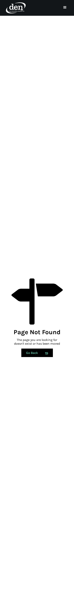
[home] (14, 8)
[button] (65, 7)
